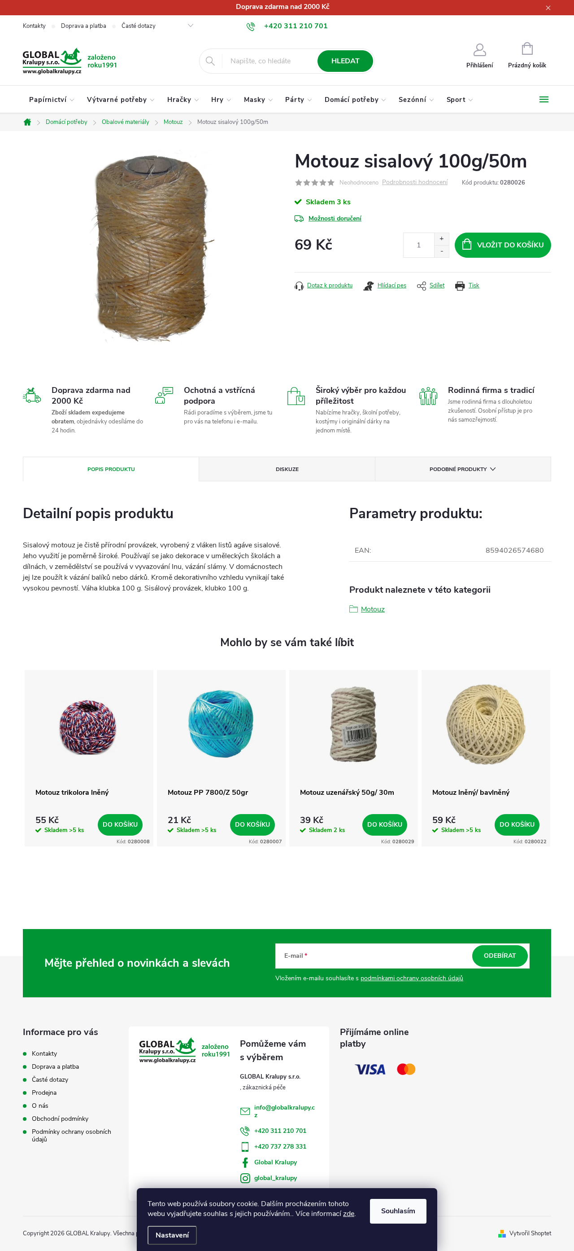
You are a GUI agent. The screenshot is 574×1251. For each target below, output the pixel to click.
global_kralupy (275, 1178)
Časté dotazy (139, 26)
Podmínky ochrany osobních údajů (71, 1136)
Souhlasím (398, 1211)
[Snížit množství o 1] (441, 251)
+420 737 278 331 (280, 1146)
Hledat (345, 61)
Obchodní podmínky (60, 1118)
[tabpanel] (89, 758)
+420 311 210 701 (280, 1131)
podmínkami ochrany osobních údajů (412, 978)
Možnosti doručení (335, 218)
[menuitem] (52, 100)
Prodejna (44, 1092)
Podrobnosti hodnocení (415, 182)
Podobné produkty (458, 469)
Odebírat (500, 955)
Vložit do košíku (510, 245)
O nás (40, 1105)
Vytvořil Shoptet (530, 1233)
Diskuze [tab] (287, 469)
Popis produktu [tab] (111, 469)
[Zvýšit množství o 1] (441, 239)
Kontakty (34, 26)
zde (348, 1214)
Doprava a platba (83, 26)
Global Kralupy (275, 1162)
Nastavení (172, 1235)
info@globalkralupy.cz (284, 1111)
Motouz (373, 609)
